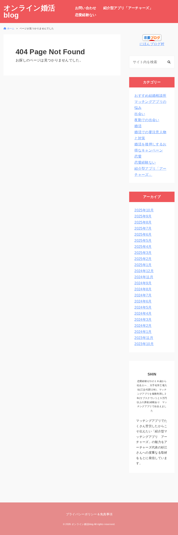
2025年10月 (144, 210)
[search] (169, 62)
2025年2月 (143, 259)
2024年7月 (143, 295)
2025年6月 (143, 234)
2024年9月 (143, 283)
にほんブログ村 (152, 44)
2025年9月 (143, 216)
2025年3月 (143, 253)
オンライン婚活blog (29, 11)
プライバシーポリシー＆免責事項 (89, 514)
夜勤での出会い (146, 120)
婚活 (138, 126)
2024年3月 (143, 319)
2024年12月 (144, 271)
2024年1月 (143, 332)
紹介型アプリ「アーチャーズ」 (128, 8)
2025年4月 (143, 247)
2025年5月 (143, 240)
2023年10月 (144, 344)
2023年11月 (143, 338)
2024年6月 (143, 301)
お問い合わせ (85, 8)
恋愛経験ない (85, 15)
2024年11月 (143, 277)
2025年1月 (143, 265)
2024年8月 (143, 289)
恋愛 (138, 156)
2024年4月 (143, 313)
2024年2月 (143, 326)
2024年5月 (143, 307)
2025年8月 (143, 222)
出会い (139, 114)
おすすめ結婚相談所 (150, 95)
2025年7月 (143, 228)
